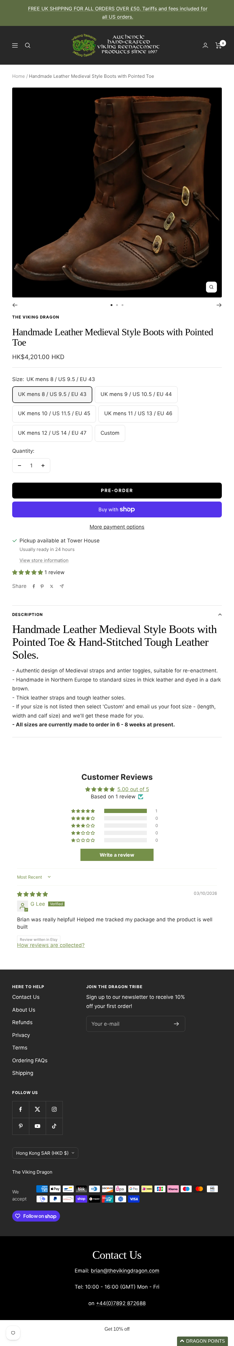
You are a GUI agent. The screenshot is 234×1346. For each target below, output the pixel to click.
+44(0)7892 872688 (121, 1303)
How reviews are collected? (51, 945)
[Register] (176, 1024)
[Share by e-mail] (62, 586)
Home (18, 76)
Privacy (21, 1035)
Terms (19, 1048)
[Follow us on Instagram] (54, 1109)
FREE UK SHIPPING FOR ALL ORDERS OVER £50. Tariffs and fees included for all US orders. (117, 12)
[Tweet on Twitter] (51, 586)
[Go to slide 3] (122, 305)
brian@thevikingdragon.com (125, 1271)
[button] (28, 572)
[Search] (27, 45)
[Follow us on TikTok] (54, 1126)
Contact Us (26, 997)
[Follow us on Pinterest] (20, 1126)
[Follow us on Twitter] (37, 1109)
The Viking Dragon (35, 317)
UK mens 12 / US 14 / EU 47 (52, 433)
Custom (110, 433)
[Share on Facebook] (34, 586)
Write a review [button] (117, 855)
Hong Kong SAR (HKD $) (42, 1153)
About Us (23, 1010)
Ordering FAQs (30, 1060)
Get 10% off (117, 1329)
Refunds (22, 1022)
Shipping (22, 1073)
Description (27, 614)
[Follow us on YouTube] (37, 1126)
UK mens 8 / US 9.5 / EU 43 (52, 394)
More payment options (117, 527)
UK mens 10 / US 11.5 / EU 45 (54, 413)
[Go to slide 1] (111, 305)
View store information (44, 560)
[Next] (219, 305)
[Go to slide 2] (117, 305)
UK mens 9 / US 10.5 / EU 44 (136, 394)
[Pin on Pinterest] (42, 586)
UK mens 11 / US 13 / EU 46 (138, 413)
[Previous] (14, 305)
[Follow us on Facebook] (20, 1109)
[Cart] (218, 45)
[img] (32, 894)
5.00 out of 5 (133, 789)
